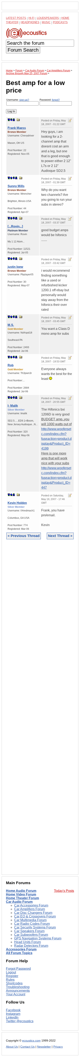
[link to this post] (18, 119)
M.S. (11, 325)
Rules (10, 979)
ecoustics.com (31, 1040)
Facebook (13, 1010)
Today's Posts (64, 890)
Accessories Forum (21, 949)
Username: (17, 99)
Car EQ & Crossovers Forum (35, 916)
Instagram (13, 1014)
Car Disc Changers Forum (33, 912)
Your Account (15, 994)
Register (12, 976)
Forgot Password (18, 968)
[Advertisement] (40, 710)
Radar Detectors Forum (31, 945)
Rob (11, 365)
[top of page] (9, 120)
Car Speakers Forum (29, 931)
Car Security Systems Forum (35, 927)
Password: (50, 99)
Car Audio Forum (19, 901)
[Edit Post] (70, 120)
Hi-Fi (31, 18)
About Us (12, 1046)
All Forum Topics (19, 953)
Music (46, 22)
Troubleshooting (18, 987)
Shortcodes (14, 983)
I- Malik (13, 405)
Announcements (18, 990)
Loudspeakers (48, 18)
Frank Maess (17, 128)
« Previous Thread (24, 536)
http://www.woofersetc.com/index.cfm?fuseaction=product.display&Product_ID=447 (56, 477)
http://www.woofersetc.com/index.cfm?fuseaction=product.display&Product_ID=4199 (56, 438)
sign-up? (24, 99)
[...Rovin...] (15, 226)
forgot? (56, 99)
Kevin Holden (17, 503)
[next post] (11, 120)
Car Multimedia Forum (30, 920)
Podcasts (60, 22)
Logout (11, 972)
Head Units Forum (27, 942)
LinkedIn (12, 1017)
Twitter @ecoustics (19, 1021)
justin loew (15, 266)
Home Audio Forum (21, 890)
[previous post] (11, 178)
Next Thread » (60, 536)
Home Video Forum (21, 894)
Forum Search (23, 50)
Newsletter (44, 1046)
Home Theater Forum (22, 898)
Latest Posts (16, 18)
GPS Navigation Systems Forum (37, 938)
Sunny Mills (16, 186)
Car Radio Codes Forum (32, 923)
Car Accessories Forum (31, 905)
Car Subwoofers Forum (31, 934)
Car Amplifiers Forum (29, 909)
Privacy (58, 1046)
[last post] (14, 120)
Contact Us (27, 1046)
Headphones (30, 22)
